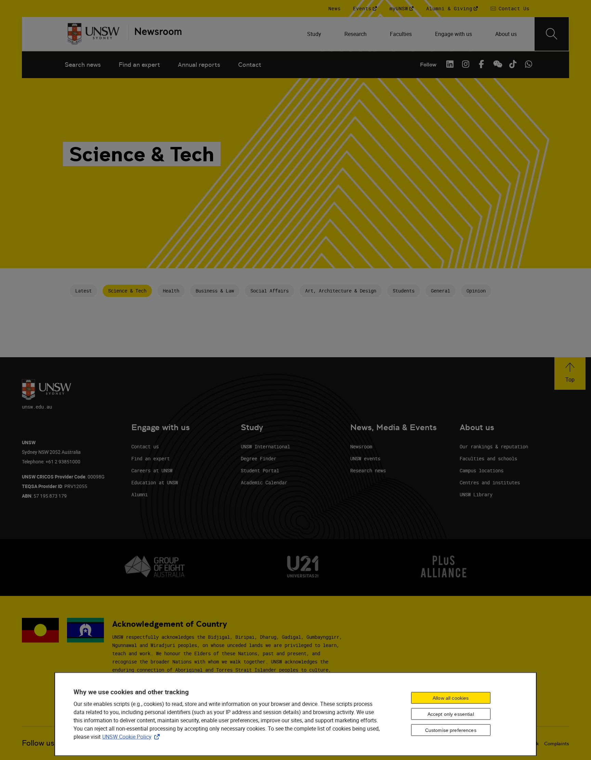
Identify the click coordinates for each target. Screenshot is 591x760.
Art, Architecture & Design (340, 290)
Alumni (139, 494)
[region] (295, 714)
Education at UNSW (154, 482)
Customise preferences (450, 730)
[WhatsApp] (528, 64)
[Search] (552, 34)
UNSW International (265, 446)
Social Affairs (269, 290)
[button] (570, 373)
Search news (83, 64)
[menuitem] (314, 34)
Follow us (38, 743)
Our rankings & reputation (494, 446)
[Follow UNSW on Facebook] (481, 64)
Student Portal (260, 470)
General (440, 290)
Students (404, 290)
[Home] (93, 34)
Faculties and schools (488, 458)
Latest (83, 290)
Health (171, 290)
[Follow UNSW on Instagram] (465, 64)
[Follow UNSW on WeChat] (497, 64)
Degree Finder (258, 458)
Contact (249, 64)
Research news (368, 470)
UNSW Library (476, 494)
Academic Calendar (264, 482)
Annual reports (199, 64)
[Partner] (155, 34)
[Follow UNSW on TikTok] (512, 64)
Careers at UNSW (151, 470)
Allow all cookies (451, 698)
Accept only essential (451, 714)
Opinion (476, 290)
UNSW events (365, 458)
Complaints (556, 743)
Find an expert (139, 64)
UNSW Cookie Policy (132, 736)
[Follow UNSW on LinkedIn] (450, 64)
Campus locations (481, 470)
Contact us (145, 446)
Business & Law (215, 290)
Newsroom (361, 446)
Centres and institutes (490, 482)
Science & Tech (127, 290)
